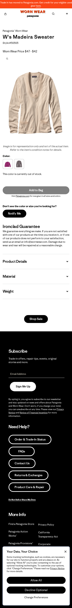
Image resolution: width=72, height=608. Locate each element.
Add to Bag (36, 190)
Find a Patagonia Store (21, 524)
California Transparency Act (48, 534)
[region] (36, 576)
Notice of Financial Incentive (34, 412)
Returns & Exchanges (28, 475)
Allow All (36, 580)
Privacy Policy (46, 524)
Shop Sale (35, 319)
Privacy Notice (57, 568)
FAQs (21, 451)
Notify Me (14, 213)
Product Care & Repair (29, 487)
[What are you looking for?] (53, 13)
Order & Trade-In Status (30, 439)
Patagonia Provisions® (21, 543)
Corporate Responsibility (46, 546)
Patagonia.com (22, 196)
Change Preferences (36, 597)
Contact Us (22, 463)
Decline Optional (36, 590)
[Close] (65, 551)
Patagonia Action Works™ (18, 533)
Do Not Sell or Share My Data (22, 499)
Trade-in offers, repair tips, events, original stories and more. (33, 360)
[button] (5, 13)
